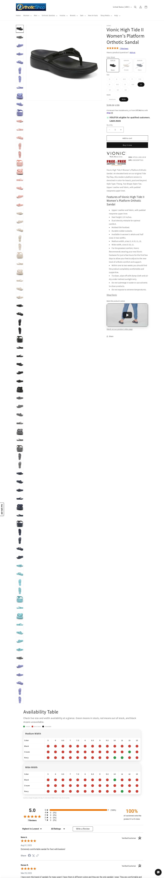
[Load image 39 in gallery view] (20, 347)
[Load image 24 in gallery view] (20, 222)
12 (119, 90)
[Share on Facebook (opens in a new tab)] (29, 856)
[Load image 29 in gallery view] (20, 263)
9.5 (134, 85)
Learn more (115, 120)
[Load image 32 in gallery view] (20, 289)
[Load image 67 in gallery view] (20, 582)
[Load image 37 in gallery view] (20, 331)
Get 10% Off (2, 509)
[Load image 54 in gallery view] (20, 473)
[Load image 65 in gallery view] (20, 566)
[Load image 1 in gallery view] (20, 29)
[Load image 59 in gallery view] (20, 515)
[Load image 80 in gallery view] (20, 691)
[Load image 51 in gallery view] (20, 448)
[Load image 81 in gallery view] (20, 700)
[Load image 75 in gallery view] (20, 649)
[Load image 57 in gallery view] (20, 498)
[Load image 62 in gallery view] (20, 540)
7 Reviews (124, 48)
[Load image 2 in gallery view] (20, 37)
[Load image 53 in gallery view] (20, 465)
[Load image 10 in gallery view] (20, 104)
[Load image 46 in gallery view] (20, 406)
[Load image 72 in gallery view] (20, 624)
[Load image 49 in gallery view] (20, 431)
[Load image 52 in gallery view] (20, 456)
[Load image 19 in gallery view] (20, 180)
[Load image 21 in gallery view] (20, 196)
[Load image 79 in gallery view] (20, 683)
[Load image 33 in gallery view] (20, 297)
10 (141, 84)
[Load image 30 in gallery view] (20, 272)
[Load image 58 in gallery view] (20, 507)
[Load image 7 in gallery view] (20, 79)
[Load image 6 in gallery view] (20, 71)
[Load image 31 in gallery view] (20, 280)
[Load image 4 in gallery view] (20, 54)
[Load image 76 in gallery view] (20, 658)
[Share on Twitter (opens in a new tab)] (33, 856)
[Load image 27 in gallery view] (20, 247)
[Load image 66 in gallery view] (20, 574)
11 (111, 90)
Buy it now (127, 145)
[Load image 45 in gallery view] (20, 398)
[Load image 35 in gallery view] (20, 314)
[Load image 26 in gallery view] (20, 238)
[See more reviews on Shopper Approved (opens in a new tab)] (37, 856)
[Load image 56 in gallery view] (20, 490)
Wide (124, 99)
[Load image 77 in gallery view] (20, 666)
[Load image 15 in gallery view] (20, 146)
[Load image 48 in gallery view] (20, 423)
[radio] (82, 810)
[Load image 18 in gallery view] (20, 171)
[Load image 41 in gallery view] (20, 364)
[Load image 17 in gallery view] (20, 163)
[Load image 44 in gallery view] (20, 389)
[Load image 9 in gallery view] (20, 96)
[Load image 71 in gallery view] (20, 616)
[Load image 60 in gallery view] (20, 524)
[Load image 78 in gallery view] (20, 675)
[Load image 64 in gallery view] (20, 557)
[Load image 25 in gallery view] (20, 230)
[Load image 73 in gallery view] (20, 633)
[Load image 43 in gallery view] (20, 381)
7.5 (141, 79)
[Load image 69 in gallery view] (20, 599)
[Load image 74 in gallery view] (20, 641)
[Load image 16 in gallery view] (20, 154)
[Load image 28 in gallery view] (20, 255)
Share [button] (111, 336)
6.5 (125, 79)
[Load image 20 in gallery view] (20, 188)
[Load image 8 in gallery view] (20, 87)
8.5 (118, 85)
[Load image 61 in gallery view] (20, 532)
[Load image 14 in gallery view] (20, 138)
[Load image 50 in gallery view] (20, 440)
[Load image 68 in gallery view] (20, 591)
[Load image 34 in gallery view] (20, 305)
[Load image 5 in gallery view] (20, 62)
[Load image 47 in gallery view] (20, 415)
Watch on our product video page (120, 329)
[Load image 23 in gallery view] (20, 213)
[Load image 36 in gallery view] (20, 322)
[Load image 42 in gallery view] (20, 373)
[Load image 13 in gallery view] (20, 129)
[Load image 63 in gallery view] (20, 549)
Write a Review (83, 829)
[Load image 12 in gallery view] (20, 121)
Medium (113, 100)
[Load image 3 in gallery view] (20, 45)
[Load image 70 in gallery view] (20, 607)
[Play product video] (127, 315)
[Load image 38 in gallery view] (20, 339)
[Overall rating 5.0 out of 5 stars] (113, 48)
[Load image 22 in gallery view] (20, 205)
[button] (27, 15)
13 (127, 90)
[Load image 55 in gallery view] (20, 482)
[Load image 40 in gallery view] (20, 356)
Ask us (132, 52)
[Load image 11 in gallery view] (20, 112)
